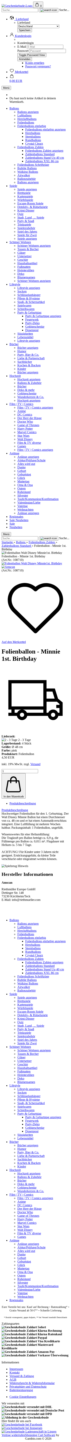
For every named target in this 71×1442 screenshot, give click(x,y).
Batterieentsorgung (21, 1390)
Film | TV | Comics (21, 404)
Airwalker (23, 175)
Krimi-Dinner (25, 210)
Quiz (20, 214)
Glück (21, 478)
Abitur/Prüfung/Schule (31, 460)
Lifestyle (14, 284)
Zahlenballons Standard (40, 154)
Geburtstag (24, 474)
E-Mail (21, 46)
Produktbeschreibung (22, 803)
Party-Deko (32, 323)
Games (21, 446)
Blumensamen (26, 277)
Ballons (14, 108)
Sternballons (33, 136)
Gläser (21, 252)
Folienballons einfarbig (31, 126)
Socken (22, 291)
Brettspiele (24, 193)
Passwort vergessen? (38, 66)
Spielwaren (24, 305)
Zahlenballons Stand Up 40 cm (44, 157)
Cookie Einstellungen (22, 1396)
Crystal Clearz (34, 143)
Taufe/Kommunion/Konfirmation (38, 499)
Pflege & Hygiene (28, 298)
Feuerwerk (32, 319)
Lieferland (23, 22)
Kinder (21, 368)
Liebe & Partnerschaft (31, 358)
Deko (20, 273)
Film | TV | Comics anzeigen (35, 407)
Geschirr (22, 259)
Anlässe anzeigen (28, 456)
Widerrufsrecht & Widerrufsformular (32, 1383)
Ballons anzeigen (28, 112)
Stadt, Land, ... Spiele (30, 217)
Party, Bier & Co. (28, 354)
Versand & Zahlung (21, 1376)
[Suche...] (48, 10)
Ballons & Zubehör (29, 383)
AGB (12, 1379)
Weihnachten (25, 509)
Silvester (22, 495)
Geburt (21, 471)
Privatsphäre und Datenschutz (28, 1386)
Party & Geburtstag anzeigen (43, 316)
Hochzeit (15, 376)
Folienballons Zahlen (30, 147)
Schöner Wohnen (20, 242)
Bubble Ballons (27, 168)
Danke (21, 467)
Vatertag (22, 506)
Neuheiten (22, 520)
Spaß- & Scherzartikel (31, 302)
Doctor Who (25, 421)
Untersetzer (24, 256)
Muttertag (23, 481)
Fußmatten (24, 266)
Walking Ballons (27, 171)
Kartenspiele (25, 196)
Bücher (14, 344)
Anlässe (14, 453)
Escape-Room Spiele (30, 203)
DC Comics (24, 414)
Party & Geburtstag (29, 312)
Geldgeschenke (34, 326)
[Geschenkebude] (17, 5)
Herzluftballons (26, 119)
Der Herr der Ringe (29, 418)
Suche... (64, 10)
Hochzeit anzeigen (28, 379)
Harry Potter (25, 428)
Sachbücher (24, 361)
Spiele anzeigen (27, 189)
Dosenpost (31, 330)
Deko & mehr (26, 390)
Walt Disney (25, 439)
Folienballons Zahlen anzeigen (44, 150)
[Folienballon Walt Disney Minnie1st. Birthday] (32, 563)
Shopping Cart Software (40, 1435)
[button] (19, 19)
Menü (6, 87)
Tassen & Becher (28, 249)
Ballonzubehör (26, 178)
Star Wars (23, 435)
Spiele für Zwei (27, 235)
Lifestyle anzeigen (28, 288)
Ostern (21, 488)
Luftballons (24, 115)
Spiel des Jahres (27, 231)
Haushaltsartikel (27, 263)
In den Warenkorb (14, 796)
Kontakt (14, 1372)
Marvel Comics (26, 432)
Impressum (16, 1369)
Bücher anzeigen (27, 347)
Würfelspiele (25, 200)
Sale (12, 520)
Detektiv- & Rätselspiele (32, 207)
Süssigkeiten (25, 333)
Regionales (16, 516)
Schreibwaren (26, 309)
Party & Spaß (25, 221)
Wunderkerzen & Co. (30, 397)
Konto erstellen (34, 63)
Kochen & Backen (29, 365)
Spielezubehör (26, 228)
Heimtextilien (25, 270)
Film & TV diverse (29, 442)
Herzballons (32, 133)
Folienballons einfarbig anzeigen (45, 129)
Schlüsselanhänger (28, 295)
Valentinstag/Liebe (28, 502)
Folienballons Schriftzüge (33, 164)
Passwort (23, 50)
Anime (21, 411)
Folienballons (25, 122)
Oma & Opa (25, 485)
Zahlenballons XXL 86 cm (42, 161)
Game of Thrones (28, 425)
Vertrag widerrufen (13, 1435)
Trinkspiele (24, 224)
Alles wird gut (26, 463)
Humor (21, 351)
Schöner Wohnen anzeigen (34, 245)
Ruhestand (24, 492)
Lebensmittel (25, 337)
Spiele (13, 185)
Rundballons (33, 140)
